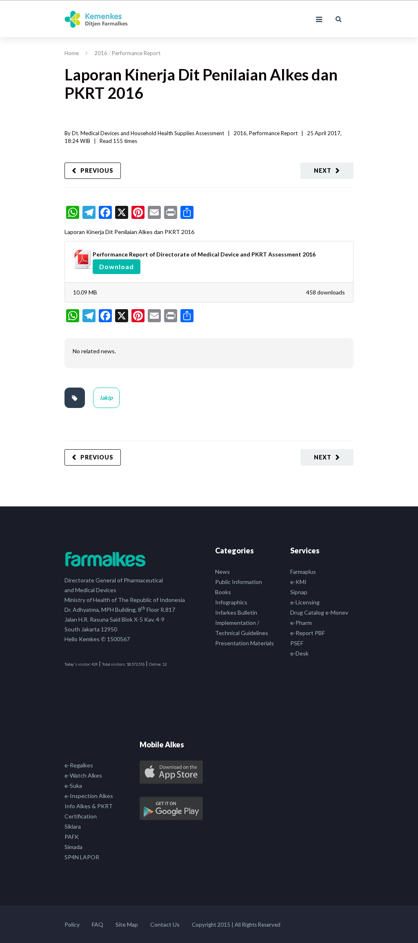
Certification (80, 816)
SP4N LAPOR (81, 857)
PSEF (296, 643)
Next (322, 170)
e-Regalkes (78, 765)
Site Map (127, 924)
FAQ (97, 924)
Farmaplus (303, 571)
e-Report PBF (307, 632)
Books (223, 592)
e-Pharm (301, 622)
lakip (106, 397)
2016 (100, 53)
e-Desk (299, 653)
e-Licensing (305, 602)
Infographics (231, 602)
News (222, 571)
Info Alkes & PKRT (88, 806)
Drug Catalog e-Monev (319, 612)
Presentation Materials (244, 643)
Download (116, 266)
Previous (96, 170)
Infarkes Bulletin (236, 612)
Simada (73, 846)
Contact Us (165, 924)
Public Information (238, 581)
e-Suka (73, 785)
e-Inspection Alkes (88, 795)
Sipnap (298, 592)
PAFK (71, 836)
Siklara (72, 826)
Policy (72, 924)
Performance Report (136, 53)
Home (71, 53)
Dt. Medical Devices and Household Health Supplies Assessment (148, 133)
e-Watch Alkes (83, 775)
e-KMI (298, 581)
